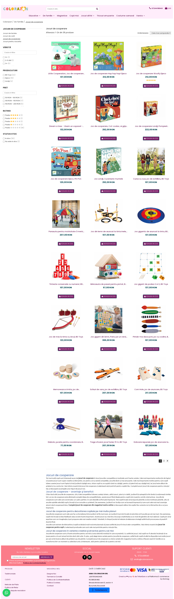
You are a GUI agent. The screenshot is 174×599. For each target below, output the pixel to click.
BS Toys (8, 75)
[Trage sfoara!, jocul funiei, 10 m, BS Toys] (108, 424)
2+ (6, 57)
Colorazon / (8, 22)
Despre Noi (51, 574)
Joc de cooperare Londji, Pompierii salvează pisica (151, 126)
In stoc (8, 138)
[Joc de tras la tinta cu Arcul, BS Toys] (66, 319)
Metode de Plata (12, 584)
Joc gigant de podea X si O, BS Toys (151, 284)
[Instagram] (89, 557)
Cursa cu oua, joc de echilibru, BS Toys (151, 178)
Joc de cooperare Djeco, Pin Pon (66, 178)
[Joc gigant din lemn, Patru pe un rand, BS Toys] (108, 319)
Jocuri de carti (9, 36)
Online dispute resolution (15, 590)
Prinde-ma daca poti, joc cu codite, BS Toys (151, 336)
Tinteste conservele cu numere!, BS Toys (66, 284)
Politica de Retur (11, 587)
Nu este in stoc (11, 141)
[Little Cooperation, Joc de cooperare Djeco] (66, 56)
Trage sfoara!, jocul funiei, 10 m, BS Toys (108, 442)
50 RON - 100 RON (12, 97)
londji (7, 81)
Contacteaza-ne (101, 590)
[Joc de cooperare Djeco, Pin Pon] (66, 161)
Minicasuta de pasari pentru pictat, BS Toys (108, 284)
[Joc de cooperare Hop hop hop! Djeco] (108, 56)
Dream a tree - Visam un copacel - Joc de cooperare (66, 126)
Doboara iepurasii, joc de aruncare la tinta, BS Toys (151, 442)
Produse (8, 569)
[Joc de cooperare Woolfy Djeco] (151, 56)
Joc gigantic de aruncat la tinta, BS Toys (151, 231)
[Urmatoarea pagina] (167, 461)
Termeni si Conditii (54, 577)
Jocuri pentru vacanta (12, 41)
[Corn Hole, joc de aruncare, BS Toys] (151, 372)
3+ (6, 63)
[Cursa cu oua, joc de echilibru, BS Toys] (151, 161)
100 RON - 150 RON (12, 100)
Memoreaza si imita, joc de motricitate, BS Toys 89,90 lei (65, 389)
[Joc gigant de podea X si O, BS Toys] (151, 266)
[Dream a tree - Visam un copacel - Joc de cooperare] (66, 108)
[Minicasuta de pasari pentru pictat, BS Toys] (108, 266)
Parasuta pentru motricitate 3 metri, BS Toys (66, 231)
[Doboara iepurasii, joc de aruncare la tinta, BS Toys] (151, 424)
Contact (50, 586)
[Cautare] (97, 9)
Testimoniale (10, 574)
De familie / (19, 22)
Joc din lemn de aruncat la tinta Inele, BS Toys (108, 231)
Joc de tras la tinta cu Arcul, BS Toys (66, 336)
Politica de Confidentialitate (34, 563)
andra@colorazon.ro (143, 559)
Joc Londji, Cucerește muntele (108, 178)
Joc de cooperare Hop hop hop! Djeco (108, 73)
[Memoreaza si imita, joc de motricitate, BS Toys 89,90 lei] (66, 372)
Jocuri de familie (10, 33)
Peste (7, 115)
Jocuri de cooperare (11, 39)
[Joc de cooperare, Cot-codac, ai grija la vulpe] (108, 108)
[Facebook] (84, 557)
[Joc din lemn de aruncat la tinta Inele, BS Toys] (108, 214)
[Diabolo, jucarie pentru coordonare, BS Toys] (66, 424)
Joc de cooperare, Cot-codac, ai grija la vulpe (108, 126)
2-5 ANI (8, 60)
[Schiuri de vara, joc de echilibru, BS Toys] (108, 372)
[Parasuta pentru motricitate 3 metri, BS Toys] (66, 214)
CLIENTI (7, 579)
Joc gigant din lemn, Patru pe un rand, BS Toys (108, 336)
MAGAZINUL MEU (53, 569)
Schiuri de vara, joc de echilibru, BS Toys (108, 389)
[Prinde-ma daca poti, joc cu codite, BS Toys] (151, 319)
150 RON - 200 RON (12, 104)
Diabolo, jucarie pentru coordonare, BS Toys (66, 442)
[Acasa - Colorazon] (15, 8)
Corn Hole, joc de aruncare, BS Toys (151, 389)
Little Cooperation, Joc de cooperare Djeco (66, 73)
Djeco (7, 78)
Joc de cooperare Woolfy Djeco (151, 73)
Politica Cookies (53, 583)
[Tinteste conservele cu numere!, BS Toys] (66, 266)
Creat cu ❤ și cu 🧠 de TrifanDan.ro (133, 576)
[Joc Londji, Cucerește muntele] (108, 161)
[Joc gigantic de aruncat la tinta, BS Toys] (151, 214)
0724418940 (143, 555)
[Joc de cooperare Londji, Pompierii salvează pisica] (151, 108)
